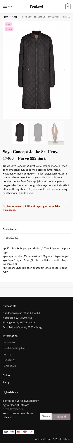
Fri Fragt (7, 354)
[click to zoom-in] (36, 70)
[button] (67, 6)
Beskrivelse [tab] (10, 229)
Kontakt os (9, 342)
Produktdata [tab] (10, 237)
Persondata (9, 365)
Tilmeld (61, 416)
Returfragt (9, 360)
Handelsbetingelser (14, 348)
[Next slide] (65, 70)
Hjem (5, 16)
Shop (15, 16)
